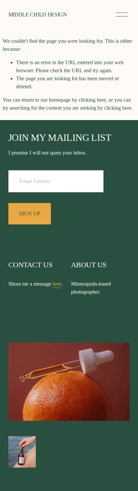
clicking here (92, 100)
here (57, 284)
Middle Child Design (37, 14)
